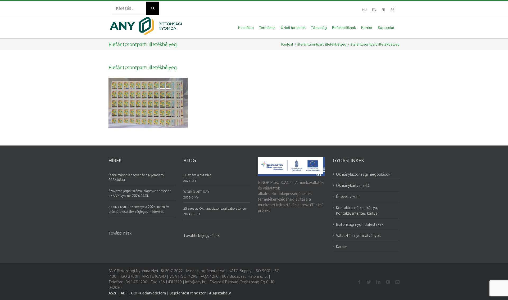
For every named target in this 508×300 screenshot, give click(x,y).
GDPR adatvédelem (148, 293)
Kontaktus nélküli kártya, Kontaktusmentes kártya (357, 210)
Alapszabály (220, 293)
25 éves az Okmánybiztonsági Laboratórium (215, 208)
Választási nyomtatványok (358, 235)
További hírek (119, 233)
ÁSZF (112, 293)
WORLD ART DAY (196, 192)
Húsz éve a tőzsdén (197, 175)
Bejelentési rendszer (187, 293)
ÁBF (124, 293)
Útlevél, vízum (348, 196)
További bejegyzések (201, 235)
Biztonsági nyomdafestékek (359, 224)
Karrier (341, 246)
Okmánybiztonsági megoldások (363, 174)
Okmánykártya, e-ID (352, 185)
